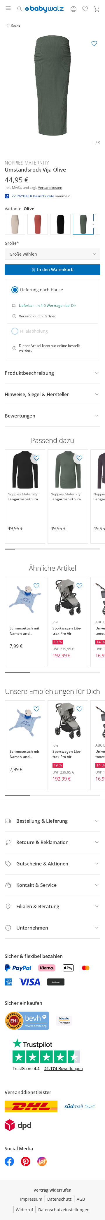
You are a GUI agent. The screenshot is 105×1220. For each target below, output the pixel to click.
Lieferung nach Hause (41, 289)
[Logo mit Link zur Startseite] (44, 9)
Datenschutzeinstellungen (64, 1209)
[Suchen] (19, 9)
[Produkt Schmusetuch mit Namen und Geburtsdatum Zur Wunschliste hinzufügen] (36, 586)
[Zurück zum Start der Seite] (99, 1179)
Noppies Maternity (27, 163)
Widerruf (24, 1209)
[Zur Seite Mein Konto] (73, 9)
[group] (52, 85)
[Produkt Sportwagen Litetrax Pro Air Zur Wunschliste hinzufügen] (79, 586)
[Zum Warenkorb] (96, 9)
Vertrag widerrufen (52, 1190)
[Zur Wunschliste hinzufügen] (94, 43)
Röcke (15, 25)
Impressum (31, 1199)
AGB (81, 1199)
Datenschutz (59, 1199)
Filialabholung (34, 331)
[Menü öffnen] (8, 9)
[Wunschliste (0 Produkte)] (85, 9)
